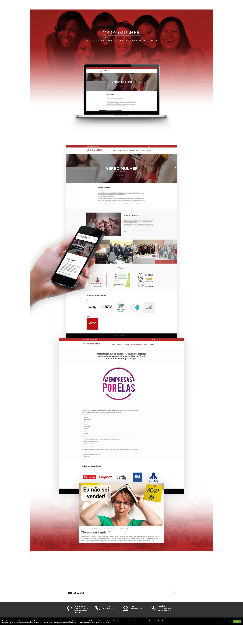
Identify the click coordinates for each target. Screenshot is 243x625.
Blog (157, 5)
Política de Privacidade (113, 621)
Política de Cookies (134, 621)
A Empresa (139, 5)
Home (130, 5)
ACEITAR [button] (236, 621)
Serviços (149, 5)
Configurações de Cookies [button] (224, 621)
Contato (165, 5)
